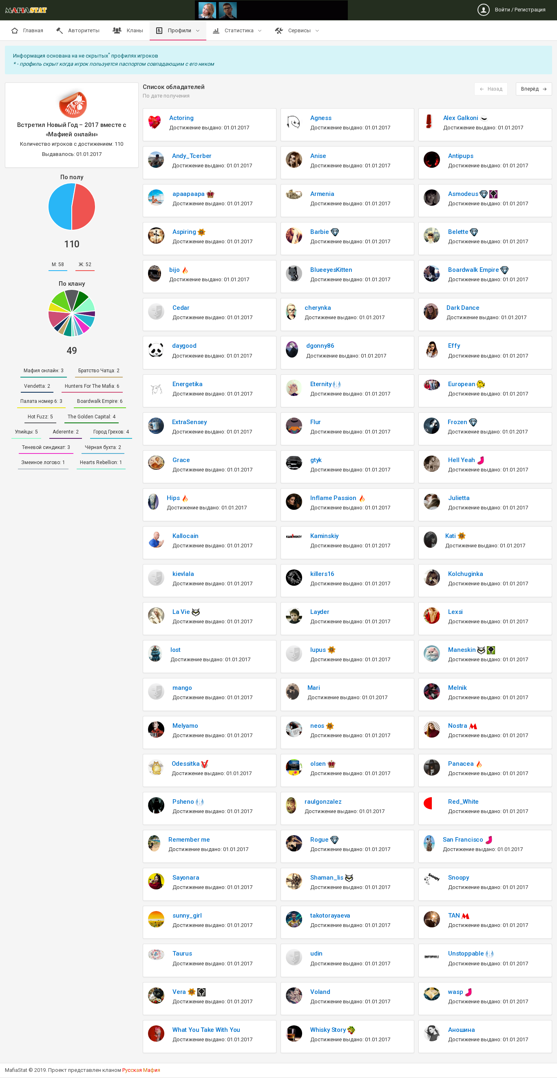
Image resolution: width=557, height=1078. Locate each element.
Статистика (239, 30)
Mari (313, 687)
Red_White (463, 801)
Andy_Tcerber (192, 156)
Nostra (458, 725)
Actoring (181, 118)
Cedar (181, 307)
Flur (315, 422)
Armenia (322, 194)
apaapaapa (189, 194)
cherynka (318, 307)
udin (316, 953)
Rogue (320, 839)
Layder (319, 612)
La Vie (181, 612)
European (462, 384)
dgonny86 (320, 345)
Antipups (460, 156)
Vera (180, 992)
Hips (174, 498)
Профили (179, 30)
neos (318, 725)
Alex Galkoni (461, 118)
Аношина (461, 1030)
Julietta (458, 498)
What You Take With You (206, 1030)
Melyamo (185, 725)
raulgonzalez (323, 801)
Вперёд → (534, 89)
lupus (318, 649)
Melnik (457, 687)
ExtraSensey (189, 422)
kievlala (183, 574)
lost (175, 649)
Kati (451, 536)
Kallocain (185, 536)
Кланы (134, 30)
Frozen (458, 422)
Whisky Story (328, 1030)
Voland (320, 992)
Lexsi (455, 612)
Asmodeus (464, 194)
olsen (318, 763)
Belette (459, 232)
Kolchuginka (465, 574)
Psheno (183, 801)
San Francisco (464, 839)
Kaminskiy (324, 536)
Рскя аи (141, 1070)
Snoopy (458, 877)
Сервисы (299, 30)
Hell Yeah (462, 460)
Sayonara (185, 877)
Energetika (187, 384)
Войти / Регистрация (520, 10)
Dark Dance (463, 307)
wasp (456, 992)
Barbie (320, 232)
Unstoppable (466, 953)
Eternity (321, 384)
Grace (181, 460)
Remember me (189, 839)
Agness (321, 118)
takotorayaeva (330, 915)
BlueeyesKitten (331, 269)
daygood (184, 345)
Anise (318, 156)
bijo (175, 269)
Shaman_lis (327, 877)
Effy (454, 345)
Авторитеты (83, 30)
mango (182, 687)
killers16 (322, 574)
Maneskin (462, 649)
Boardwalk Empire (474, 269)
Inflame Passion (334, 498)
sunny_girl (187, 915)
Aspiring (184, 232)
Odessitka (186, 763)
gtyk (316, 460)
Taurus (182, 953)
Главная (32, 30)
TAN (454, 915)
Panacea (461, 763)
